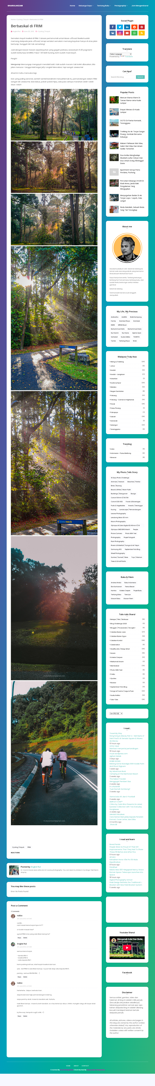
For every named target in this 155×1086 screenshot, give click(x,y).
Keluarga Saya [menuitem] (85, 5)
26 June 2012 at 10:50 (24, 986)
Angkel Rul (16, 31)
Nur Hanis (125, 333)
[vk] (113, 33)
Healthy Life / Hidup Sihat (127, 649)
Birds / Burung (116, 486)
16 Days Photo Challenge (120, 478)
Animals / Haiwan (117, 482)
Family (113, 321)
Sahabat (114, 337)
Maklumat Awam (127, 661)
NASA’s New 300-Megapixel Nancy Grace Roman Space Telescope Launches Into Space (127, 872)
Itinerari (127, 457)
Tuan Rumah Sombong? (120, 789)
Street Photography (118, 553)
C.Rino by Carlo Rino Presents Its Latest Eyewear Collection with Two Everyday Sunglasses (126, 807)
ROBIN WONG (115, 761)
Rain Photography (117, 541)
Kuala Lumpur (127, 383)
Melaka (127, 387)
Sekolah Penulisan (117, 814)
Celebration (127, 645)
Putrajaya (127, 412)
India (127, 449)
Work (135, 341)
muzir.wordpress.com (119, 753)
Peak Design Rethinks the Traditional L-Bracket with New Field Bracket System (126, 883)
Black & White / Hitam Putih (121, 490)
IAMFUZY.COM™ (116, 802)
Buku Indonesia (130, 583)
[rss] (142, 33)
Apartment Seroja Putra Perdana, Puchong (130, 171)
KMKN (113, 325)
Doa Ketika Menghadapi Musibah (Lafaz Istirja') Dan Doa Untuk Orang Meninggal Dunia (131, 159)
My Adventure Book (118, 771)
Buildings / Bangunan (119, 494)
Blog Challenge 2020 (127, 623)
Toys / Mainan (136, 557)
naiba (19, 915)
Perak (127, 404)
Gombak (136, 321)
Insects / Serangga (135, 506)
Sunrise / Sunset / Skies (119, 557)
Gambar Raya (124, 321)
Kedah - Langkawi (127, 374)
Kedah (127, 370)
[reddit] (134, 27)
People (135, 529)
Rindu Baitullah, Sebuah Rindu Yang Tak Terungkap (132, 208)
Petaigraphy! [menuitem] (120, 5)
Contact (85, 1066)
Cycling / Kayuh (23, 19)
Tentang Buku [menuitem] (103, 5)
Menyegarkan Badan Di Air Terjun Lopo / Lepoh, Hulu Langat (131, 198)
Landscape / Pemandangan (130, 510)
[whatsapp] (134, 33)
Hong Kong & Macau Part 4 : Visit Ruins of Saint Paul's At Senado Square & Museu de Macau (127, 738)
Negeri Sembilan (127, 391)
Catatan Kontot (127, 640)
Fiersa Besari (129, 587)
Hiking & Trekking (127, 362)
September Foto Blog (132, 549)
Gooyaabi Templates (96, 1070)
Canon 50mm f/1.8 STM (119, 498)
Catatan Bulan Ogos (127, 636)
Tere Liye (127, 595)
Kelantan (127, 378)
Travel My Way (116, 733)
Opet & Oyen (136, 333)
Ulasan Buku (115, 598)
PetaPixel (113, 867)
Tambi (113, 341)
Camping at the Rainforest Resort (124, 774)
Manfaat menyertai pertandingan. (124, 748)
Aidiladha (114, 317)
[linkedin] (127, 27)
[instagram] (120, 33)
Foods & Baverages (133, 502)
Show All (113, 824)
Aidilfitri (124, 317)
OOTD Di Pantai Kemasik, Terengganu (130, 121)
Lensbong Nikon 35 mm (119, 517)
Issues (127, 653)
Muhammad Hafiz (117, 329)
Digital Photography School (121, 880)
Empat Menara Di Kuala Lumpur (130, 110)
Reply (19, 938)
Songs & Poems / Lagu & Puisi (127, 691)
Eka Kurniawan (116, 587)
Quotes (127, 678)
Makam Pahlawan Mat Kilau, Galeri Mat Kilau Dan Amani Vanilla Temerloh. (131, 146)
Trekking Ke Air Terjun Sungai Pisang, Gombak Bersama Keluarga (132, 134)
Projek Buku (138, 591)
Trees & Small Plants (118, 561)
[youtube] (127, 33)
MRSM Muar (122, 325)
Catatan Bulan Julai (127, 632)
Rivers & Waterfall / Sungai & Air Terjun (125, 545)
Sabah (127, 416)
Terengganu (127, 429)
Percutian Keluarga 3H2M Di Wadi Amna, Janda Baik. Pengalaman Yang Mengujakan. (132, 185)
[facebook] (113, 27)
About (76, 1066)
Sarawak (127, 421)
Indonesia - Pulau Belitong (127, 453)
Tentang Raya (124, 341)
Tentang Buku (116, 595)
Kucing (113, 510)
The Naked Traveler (118, 779)
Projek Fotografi (129, 537)
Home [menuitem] (72, 5)
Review (127, 683)
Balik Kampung (136, 317)
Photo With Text (130, 533)
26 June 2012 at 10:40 (24, 919)
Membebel (127, 666)
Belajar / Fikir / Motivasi (127, 619)
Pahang (127, 395)
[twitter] (120, 27)
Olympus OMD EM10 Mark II (120, 529)
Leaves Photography (118, 513)
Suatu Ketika (125, 337)
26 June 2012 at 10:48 (24, 947)
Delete (25, 938)
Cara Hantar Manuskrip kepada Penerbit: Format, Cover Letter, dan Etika (126, 818)
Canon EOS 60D (117, 502)
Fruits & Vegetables (118, 506)
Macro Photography (118, 521)
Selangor (127, 425)
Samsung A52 (116, 549)
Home (13, 19)
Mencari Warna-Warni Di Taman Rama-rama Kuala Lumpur (130, 100)
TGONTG (136, 337)
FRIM (29, 847)
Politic (127, 674)
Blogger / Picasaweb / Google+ (127, 628)
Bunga (133, 494)
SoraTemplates (66, 1070)
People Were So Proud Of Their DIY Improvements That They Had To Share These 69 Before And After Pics (126, 849)
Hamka (113, 591)
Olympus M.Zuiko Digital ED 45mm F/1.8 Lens (125, 525)
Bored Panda (115, 844)
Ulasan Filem (128, 598)
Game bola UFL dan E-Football (122, 796)
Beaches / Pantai (134, 482)
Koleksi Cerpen (125, 591)
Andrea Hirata (116, 583)
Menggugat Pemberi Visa (120, 781)
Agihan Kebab (115, 756)
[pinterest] (142, 27)
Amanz (113, 857)
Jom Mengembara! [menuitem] (140, 5)
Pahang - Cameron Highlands (127, 400)
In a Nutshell (115, 786)
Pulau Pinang (127, 408)
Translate (129, 56)
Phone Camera (116, 533)
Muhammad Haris (134, 329)
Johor (127, 366)
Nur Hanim (115, 333)
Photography (115, 537)
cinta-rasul (114, 746)
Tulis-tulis (127, 699)
